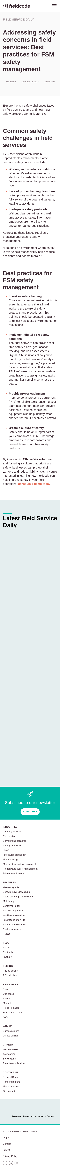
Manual (7, 1003)
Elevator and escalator (14, 841)
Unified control (10, 1035)
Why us (7, 1026)
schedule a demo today (34, 483)
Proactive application (14, 1063)
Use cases (8, 994)
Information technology (14, 855)
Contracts (8, 952)
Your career (9, 1054)
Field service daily (18, 19)
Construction (9, 836)
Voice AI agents (11, 887)
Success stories (11, 1031)
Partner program (11, 1082)
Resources (10, 984)
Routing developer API (14, 924)
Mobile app (8, 901)
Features (9, 882)
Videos (6, 998)
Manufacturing (10, 859)
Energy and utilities (13, 845)
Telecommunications (13, 873)
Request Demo (10, 1077)
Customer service (12, 929)
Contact (7, 1144)
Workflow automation (14, 915)
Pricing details (10, 971)
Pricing (8, 966)
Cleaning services (12, 831)
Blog (5, 989)
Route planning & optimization (18, 896)
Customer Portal (11, 906)
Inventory (7, 957)
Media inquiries (11, 1086)
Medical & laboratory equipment (19, 864)
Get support (9, 1091)
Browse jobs (9, 1058)
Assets (6, 947)
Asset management (13, 910)
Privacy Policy (10, 1156)
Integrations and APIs (14, 920)
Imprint (6, 1150)
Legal (6, 1137)
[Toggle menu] (54, 6)
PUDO (6, 934)
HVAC (6, 850)
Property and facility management (20, 869)
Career (8, 1044)
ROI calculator (10, 975)
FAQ (5, 1017)
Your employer (10, 1049)
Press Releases (11, 1008)
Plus (6, 943)
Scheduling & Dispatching (16, 892)
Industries (10, 827)
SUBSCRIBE (30, 811)
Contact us (10, 1072)
